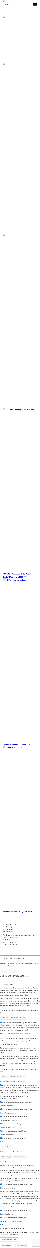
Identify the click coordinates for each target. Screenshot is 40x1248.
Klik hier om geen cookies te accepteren (14, 1157)
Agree (3, 971)
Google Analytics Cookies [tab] (8, 1162)
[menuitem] (29, 4)
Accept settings (6, 1245)
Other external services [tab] (7, 1188)
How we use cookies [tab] (6, 984)
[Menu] (34, 4)
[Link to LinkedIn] (35, 958)
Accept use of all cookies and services (13, 1017)
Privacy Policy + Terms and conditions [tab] (12, 1228)
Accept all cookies (7, 1147)
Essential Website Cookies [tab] (8, 1044)
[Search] (29, 4)
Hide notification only (20, 1245)
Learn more (12, 971)
